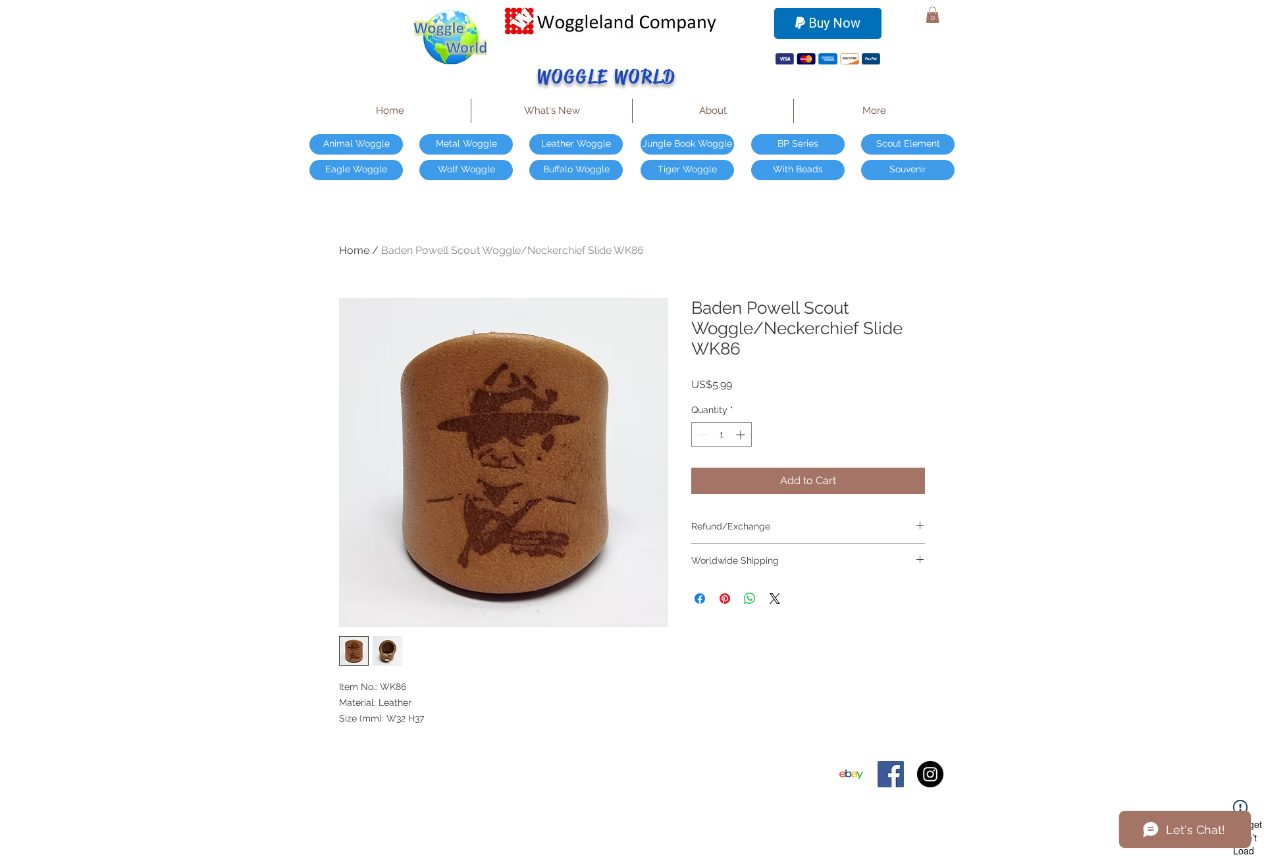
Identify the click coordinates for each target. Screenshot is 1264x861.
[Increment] (741, 434)
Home (354, 250)
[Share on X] (775, 598)
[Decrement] (701, 434)
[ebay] (851, 774)
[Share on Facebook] (700, 598)
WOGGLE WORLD (607, 76)
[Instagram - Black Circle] (930, 774)
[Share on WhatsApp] (750, 598)
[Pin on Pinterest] (725, 598)
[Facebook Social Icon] (891, 774)
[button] (932, 15)
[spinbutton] (721, 434)
